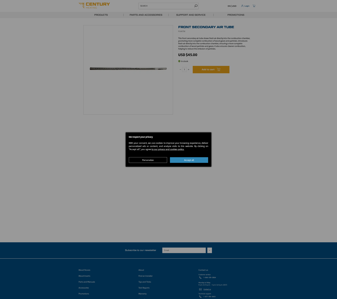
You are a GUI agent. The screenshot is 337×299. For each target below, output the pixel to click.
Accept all (189, 160)
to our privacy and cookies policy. (168, 149)
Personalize (148, 160)
